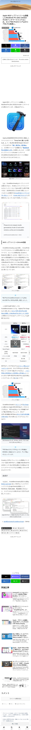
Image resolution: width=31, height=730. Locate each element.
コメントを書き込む (15, 698)
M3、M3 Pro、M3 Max (19, 145)
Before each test (6, 484)
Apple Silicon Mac (7, 528)
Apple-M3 (21, 528)
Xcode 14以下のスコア (20, 195)
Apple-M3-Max (6, 530)
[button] (25, 50)
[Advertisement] (15, 83)
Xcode (4, 533)
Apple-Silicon (24, 530)
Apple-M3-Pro (15, 530)
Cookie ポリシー (10, 720)
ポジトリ (18, 404)
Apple (15, 528)
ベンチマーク (12, 533)
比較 (18, 533)
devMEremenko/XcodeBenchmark (14, 521)
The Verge (25, 404)
